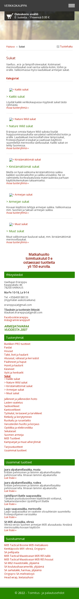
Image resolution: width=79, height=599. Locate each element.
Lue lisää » (10, 478)
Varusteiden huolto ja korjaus (21, 424)
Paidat (8, 347)
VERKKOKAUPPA (16, 5)
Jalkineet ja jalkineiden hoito (20, 399)
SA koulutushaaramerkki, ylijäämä (24, 566)
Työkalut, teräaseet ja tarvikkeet (23, 413)
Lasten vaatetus (13, 402)
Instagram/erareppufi (17, 320)
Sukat (7, 376)
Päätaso (10, 46)
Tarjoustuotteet (13, 447)
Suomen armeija (14, 435)
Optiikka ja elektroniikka (18, 427)
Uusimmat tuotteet (15, 450)
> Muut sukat (11, 393)
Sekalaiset (10, 431)
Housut (8, 351)
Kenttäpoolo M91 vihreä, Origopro (25, 548)
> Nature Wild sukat (15, 382)
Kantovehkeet (12, 409)
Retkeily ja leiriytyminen (18, 417)
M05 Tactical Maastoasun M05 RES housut (28, 559)
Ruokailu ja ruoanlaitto (17, 420)
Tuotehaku (66, 46)
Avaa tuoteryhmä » (17, 107)
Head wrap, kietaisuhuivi (18, 577)
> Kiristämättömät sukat (18, 386)
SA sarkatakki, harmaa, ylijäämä (23, 570)
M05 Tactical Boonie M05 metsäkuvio (26, 545)
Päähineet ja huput (15, 362)
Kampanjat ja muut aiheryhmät (22, 442)
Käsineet (9, 369)
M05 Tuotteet (12, 438)
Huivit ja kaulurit (13, 365)
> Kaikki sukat (12, 379)
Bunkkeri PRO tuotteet (17, 344)
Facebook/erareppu (16, 317)
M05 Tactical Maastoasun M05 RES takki (27, 556)
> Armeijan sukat (14, 389)
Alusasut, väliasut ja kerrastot (21, 358)
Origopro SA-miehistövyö (19, 574)
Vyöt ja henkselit (13, 372)
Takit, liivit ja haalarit (16, 354)
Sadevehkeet (11, 406)
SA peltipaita (11, 552)
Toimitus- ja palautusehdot (46, 593)
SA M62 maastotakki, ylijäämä (21, 563)
